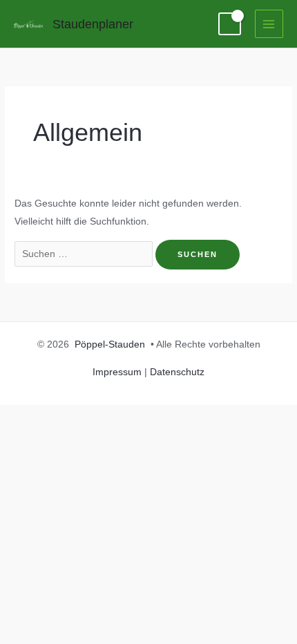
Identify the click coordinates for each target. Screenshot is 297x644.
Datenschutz (177, 372)
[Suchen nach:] (85, 254)
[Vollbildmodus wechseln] (69, 417)
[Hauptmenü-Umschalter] (269, 24)
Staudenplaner (92, 24)
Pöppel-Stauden (110, 344)
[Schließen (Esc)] (163, 417)
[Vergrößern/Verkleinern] (22, 417)
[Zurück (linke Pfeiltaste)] (22, 439)
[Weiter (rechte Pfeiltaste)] (69, 439)
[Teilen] (116, 417)
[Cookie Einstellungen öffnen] (25, 627)
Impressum (117, 372)
